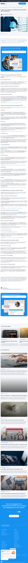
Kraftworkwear (3, 157)
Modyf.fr (2, 179)
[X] (19, 524)
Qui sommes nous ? (3, 546)
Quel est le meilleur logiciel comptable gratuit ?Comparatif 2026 (13, 493)
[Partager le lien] (1, 33)
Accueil (1, 7)
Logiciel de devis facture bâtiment (18, 546)
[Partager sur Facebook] (5, 33)
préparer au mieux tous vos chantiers (9, 278)
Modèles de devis (16, 543)
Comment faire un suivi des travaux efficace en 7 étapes (14, 131)
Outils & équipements (5, 7)
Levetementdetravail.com (4, 146)
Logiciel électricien (16, 532)
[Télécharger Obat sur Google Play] (22, 558)
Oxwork (2, 123)
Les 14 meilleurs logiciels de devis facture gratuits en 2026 (12, 469)
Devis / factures (3, 531)
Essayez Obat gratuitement (16, 1)
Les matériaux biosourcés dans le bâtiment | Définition (14, 102)
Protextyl (14, 169)
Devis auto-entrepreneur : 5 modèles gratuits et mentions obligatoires (14, 395)
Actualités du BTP (3, 543)
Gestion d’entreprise (16, 547)
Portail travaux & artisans (4, 545)
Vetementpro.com (3, 135)
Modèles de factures (16, 544)
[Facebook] (17, 524)
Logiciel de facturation (17, 545)
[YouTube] (21, 524)
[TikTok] (26, 524)
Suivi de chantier (3, 532)
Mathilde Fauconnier (5, 288)
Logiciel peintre (16, 531)
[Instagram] (23, 524)
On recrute (2, 547)
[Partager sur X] (6, 33)
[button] (14, 52)
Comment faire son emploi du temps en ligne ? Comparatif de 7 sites (14, 444)
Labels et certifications (4, 544)
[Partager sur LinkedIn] (3, 33)
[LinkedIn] (15, 524)
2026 (18, 237)
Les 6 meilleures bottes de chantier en (11, 237)
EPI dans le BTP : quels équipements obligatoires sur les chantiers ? (16, 187)
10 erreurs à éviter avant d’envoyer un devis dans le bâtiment (12, 420)
